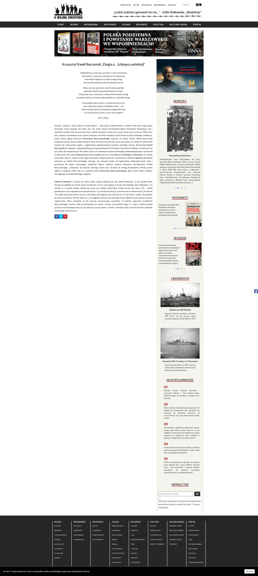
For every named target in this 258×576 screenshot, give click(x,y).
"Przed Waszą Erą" (196, 538)
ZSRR (133, 520)
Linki (190, 515)
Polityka (158, 24)
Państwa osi (155, 506)
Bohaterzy (116, 534)
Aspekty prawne (157, 520)
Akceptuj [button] (249, 571)
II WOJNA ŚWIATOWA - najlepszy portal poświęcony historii (86, 548)
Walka (114, 520)
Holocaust (59, 520)
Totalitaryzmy (60, 511)
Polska (126, 24)
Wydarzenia (91, 24)
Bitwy (95, 502)
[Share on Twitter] (61, 216)
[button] (175, 155)
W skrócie (78, 506)
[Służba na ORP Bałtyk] (180, 270)
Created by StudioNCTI (166, 548)
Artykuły (78, 502)
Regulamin (193, 525)
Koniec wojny (156, 515)
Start (60, 24)
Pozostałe (135, 538)
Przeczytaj (125, 5)
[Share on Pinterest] (65, 216)
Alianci (153, 502)
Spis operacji (98, 515)
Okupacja (58, 525)
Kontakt (172, 5)
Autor (136, 5)
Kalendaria (78, 511)
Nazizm (57, 515)
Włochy (134, 534)
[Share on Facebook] (56, 216)
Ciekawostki (79, 515)
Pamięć (57, 534)
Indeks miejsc (98, 511)
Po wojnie (58, 529)
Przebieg (58, 506)
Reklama (192, 529)
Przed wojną (117, 502)
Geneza (57, 502)
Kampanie (97, 506)
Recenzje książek (176, 506)
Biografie (141, 24)
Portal (197, 24)
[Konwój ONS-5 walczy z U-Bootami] (180, 319)
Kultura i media (178, 24)
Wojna (74, 24)
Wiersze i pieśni (175, 502)
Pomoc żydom (118, 529)
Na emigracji (117, 525)
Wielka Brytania (138, 515)
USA (132, 511)
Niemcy (134, 529)
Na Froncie (110, 24)
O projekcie (146, 5)
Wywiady (173, 520)
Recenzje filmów (176, 511)
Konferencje (156, 511)
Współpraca (160, 5)
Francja (134, 506)
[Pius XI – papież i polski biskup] (180, 122)
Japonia (134, 525)
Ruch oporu (117, 511)
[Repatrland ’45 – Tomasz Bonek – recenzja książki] (192, 221)
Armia (114, 515)
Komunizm (116, 538)
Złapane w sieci (175, 515)
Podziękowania (195, 520)
